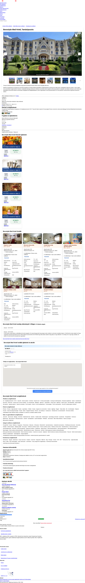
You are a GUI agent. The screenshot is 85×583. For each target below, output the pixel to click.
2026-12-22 (6, 202)
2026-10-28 (6, 225)
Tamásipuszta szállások (31, 26)
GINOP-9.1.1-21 (4, 575)
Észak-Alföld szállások (7, 26)
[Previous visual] (5, 53)
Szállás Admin (3, 548)
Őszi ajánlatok (3, 4)
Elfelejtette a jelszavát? (80, 519)
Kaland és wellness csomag (9, 507)
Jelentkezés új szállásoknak (6, 552)
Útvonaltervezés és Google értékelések (43, 391)
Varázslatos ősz (6, 500)
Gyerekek (4, 127)
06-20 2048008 (4, 565)
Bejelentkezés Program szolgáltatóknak (9, 558)
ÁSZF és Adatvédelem (4, 580)
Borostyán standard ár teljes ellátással (13, 346)
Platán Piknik (5, 491)
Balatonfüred (2, 12)
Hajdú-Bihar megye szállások (19, 26)
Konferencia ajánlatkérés (6, 530)
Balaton (1, 7)
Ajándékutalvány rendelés (6, 534)
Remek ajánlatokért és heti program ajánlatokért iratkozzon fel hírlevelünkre (15, 579)
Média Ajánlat (3, 555)
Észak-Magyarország (4, 8)
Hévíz (1, 11)
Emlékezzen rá (3, 518)
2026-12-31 (6, 179)
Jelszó (1, 517)
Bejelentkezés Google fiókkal (6, 514)
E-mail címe (2, 516)
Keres (3, 129)
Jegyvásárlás (2, 19)
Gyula (1, 15)
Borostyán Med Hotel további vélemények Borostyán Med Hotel (16, 338)
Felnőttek (6, 125)
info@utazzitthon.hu (5, 568)
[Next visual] (79, 53)
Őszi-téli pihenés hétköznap (9, 484)
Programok (2, 16)
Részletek (6, 258)
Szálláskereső (3, 5)
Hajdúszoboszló (3, 9)
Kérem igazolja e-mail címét (5, 524)
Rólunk (2, 562)
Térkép (17, 95)
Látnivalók (2, 18)
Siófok (1, 14)
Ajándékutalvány (3, 2)
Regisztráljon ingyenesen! (46, 523)
